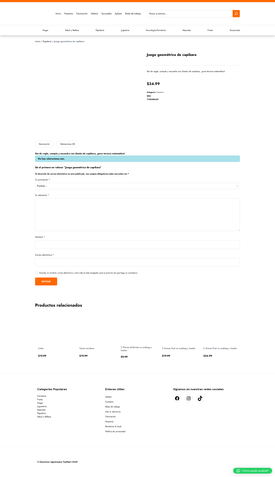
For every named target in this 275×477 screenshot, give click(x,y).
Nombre (40, 237)
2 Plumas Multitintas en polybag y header (136, 349)
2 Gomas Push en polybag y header (179, 348)
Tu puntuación (42, 179)
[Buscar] (236, 13)
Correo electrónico (44, 254)
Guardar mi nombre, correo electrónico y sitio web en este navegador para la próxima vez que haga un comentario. (88, 272)
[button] (252, 471)
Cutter (41, 348)
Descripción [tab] (44, 144)
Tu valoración (42, 195)
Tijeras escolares (86, 348)
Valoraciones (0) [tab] (67, 144)
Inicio (37, 41)
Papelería (47, 41)
